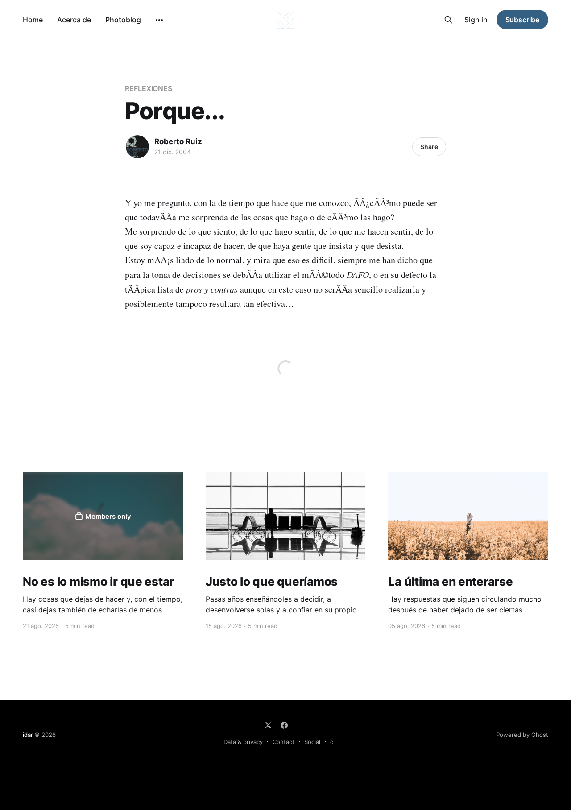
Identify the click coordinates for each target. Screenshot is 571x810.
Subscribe (522, 19)
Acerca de (74, 19)
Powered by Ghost (522, 734)
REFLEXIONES (148, 88)
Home (33, 19)
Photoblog (123, 19)
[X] (268, 725)
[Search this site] (448, 19)
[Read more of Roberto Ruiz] (137, 146)
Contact (283, 741)
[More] (159, 20)
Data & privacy (243, 741)
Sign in (476, 19)
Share (429, 146)
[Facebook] (284, 725)
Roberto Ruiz (178, 141)
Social (312, 741)
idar (28, 734)
